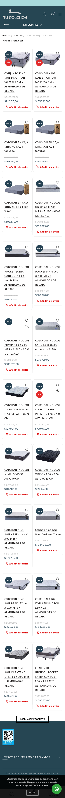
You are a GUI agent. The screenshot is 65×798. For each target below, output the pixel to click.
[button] (57, 789)
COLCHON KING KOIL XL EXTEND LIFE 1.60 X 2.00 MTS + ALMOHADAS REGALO (17, 677)
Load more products (32, 719)
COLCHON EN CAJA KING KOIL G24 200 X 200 (16, 207)
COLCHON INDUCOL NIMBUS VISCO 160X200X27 (17, 474)
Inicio (7, 35)
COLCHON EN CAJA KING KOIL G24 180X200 (47, 147)
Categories (30, 25)
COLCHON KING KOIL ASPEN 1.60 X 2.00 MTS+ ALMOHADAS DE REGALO (16, 539)
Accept (32, 792)
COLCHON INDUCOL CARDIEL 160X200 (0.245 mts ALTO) (47, 345)
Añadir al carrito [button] (18, 107)
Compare (27, 53)
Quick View (27, 59)
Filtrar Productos (13, 40)
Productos (18, 35)
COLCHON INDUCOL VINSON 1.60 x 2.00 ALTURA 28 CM (47, 474)
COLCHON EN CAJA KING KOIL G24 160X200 (16, 147)
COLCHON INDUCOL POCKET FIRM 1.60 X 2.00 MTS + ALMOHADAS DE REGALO (47, 276)
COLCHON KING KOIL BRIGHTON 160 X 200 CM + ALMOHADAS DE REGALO (45, 82)
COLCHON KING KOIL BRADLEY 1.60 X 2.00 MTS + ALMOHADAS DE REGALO (16, 608)
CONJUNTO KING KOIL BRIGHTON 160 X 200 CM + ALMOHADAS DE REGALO (15, 82)
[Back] (6, 24)
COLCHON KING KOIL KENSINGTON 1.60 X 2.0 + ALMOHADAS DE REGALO (47, 608)
